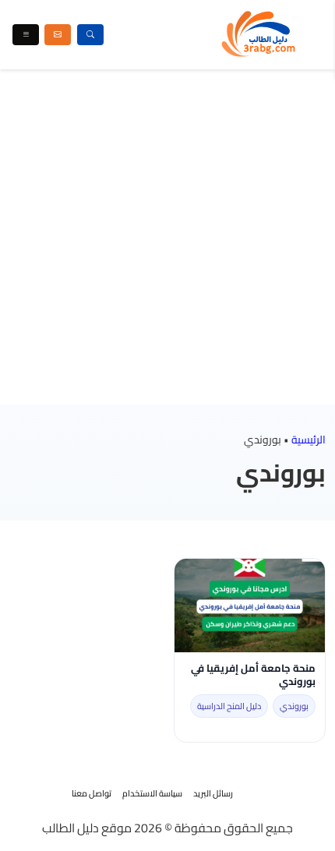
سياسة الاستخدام (152, 793)
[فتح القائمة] (25, 34)
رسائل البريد (213, 793)
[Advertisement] (167, 236)
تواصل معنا (91, 793)
